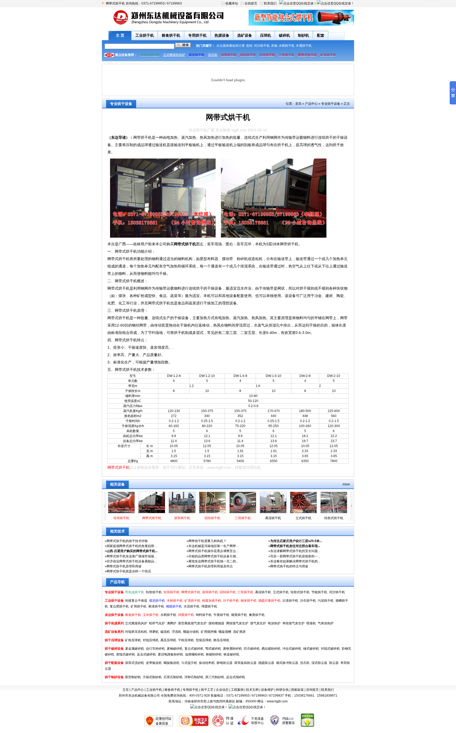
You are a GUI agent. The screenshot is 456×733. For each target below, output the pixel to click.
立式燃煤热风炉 (174, 55)
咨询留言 (312, 690)
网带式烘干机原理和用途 (124, 566)
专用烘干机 (197, 35)
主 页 (120, 35)
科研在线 (282, 690)
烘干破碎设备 (114, 648)
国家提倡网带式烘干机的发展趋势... (131, 546)
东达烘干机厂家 (202, 130)
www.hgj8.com (219, 467)
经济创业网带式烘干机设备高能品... (131, 561)
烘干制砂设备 (114, 677)
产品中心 (311, 104)
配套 (320, 35)
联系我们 (270, 3)
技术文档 (252, 690)
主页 (125, 690)
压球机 (265, 35)
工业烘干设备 (114, 600)
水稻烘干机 (286, 45)
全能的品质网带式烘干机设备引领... (213, 556)
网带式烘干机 (185, 244)
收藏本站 (231, 3)
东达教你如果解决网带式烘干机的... (295, 561)
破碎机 (284, 35)
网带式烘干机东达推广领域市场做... (131, 556)
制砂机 (303, 35)
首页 (298, 104)
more (346, 484)
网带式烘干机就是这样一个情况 (129, 571)
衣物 (274, 45)
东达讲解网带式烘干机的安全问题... (295, 551)
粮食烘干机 (171, 35)
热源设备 (222, 35)
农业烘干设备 (114, 615)
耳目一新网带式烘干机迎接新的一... (295, 556)
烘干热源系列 (114, 623)
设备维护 (267, 690)
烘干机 (282, 145)
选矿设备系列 (114, 632)
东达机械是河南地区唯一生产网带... (213, 546)
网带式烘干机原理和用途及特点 (210, 566)
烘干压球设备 (114, 640)
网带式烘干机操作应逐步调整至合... (213, 551)
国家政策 (297, 690)
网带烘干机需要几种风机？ (207, 541)
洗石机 (212, 55)
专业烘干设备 (330, 104)
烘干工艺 (207, 690)
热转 (249, 45)
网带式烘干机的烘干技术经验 (127, 541)
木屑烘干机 (304, 45)
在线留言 (251, 3)
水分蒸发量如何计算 (230, 45)
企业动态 (222, 690)
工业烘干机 (144, 35)
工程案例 (237, 690)
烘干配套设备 (114, 663)
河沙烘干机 (262, 45)
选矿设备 (244, 35)
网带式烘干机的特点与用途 (289, 566)
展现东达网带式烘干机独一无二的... (213, 561)
